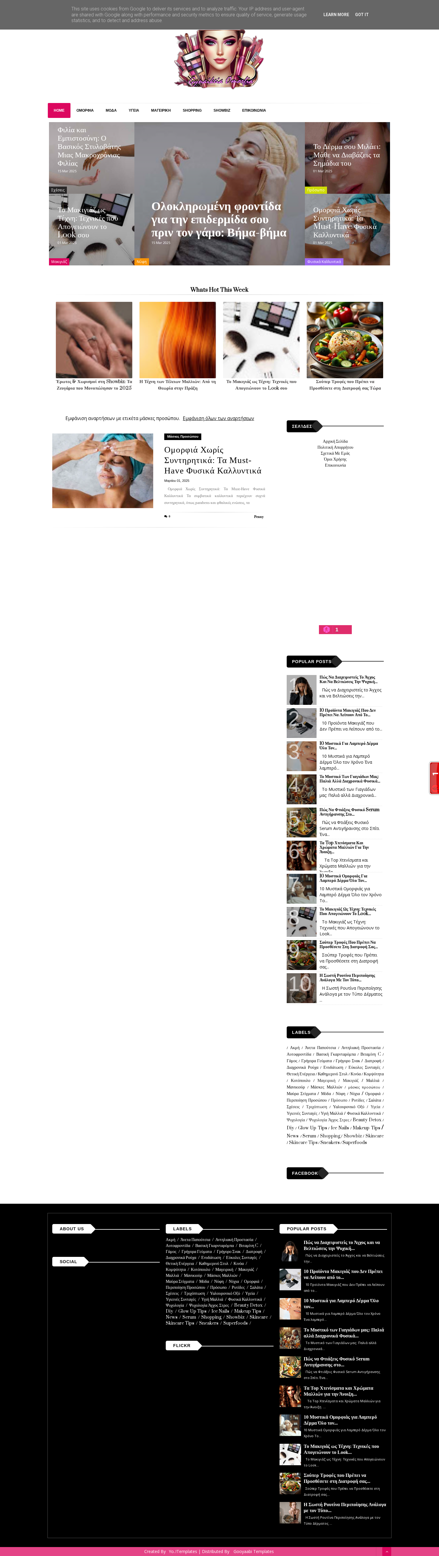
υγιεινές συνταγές (302, 1113)
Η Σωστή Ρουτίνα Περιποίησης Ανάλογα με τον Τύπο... (347, 978)
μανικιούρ (296, 1087)
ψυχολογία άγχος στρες (329, 1120)
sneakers (330, 1143)
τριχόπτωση (316, 1107)
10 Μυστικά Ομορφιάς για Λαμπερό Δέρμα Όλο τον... (343, 878)
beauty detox (367, 1120)
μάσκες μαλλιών (326, 1087)
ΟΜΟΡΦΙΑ (85, 110)
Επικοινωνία (335, 465)
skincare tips (303, 1143)
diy (290, 1128)
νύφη (142, 261)
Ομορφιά (372, 1094)
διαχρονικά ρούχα (302, 1067)
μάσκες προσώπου (182, 437)
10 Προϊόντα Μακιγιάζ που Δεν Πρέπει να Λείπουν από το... (348, 713)
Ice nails (340, 1128)
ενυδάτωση (333, 1067)
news (292, 1136)
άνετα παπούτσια (320, 1048)
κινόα (356, 1074)
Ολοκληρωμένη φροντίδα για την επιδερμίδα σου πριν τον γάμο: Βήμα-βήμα (218, 219)
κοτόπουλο (300, 1080)
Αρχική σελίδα (335, 441)
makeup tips (366, 1128)
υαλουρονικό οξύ (349, 1107)
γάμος (292, 1061)
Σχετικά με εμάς (335, 453)
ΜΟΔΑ (111, 110)
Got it (362, 14)
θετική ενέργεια (301, 1074)
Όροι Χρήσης (335, 459)
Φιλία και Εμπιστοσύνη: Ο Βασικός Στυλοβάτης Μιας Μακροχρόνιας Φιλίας (89, 146)
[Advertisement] (335, 559)
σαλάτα (375, 1100)
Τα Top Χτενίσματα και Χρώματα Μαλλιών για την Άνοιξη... (344, 847)
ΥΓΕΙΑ (134, 110)
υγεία (375, 1107)
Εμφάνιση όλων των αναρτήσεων (218, 418)
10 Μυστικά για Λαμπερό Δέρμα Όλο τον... (349, 746)
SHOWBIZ (222, 110)
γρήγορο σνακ (348, 1061)
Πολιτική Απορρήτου (335, 447)
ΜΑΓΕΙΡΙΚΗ (161, 110)
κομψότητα (374, 1074)
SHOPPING (192, 110)
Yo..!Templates (183, 1551)
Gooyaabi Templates (254, 1551)
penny (259, 517)
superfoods (355, 1143)
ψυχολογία (296, 1120)
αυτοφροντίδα (299, 1054)
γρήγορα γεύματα (316, 1061)
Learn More (336, 14)
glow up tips (312, 1128)
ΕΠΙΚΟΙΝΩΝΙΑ (254, 110)
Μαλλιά (372, 1080)
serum (309, 1136)
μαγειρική (326, 1080)
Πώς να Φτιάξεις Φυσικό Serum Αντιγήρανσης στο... (350, 812)
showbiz (353, 1136)
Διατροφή (373, 1061)
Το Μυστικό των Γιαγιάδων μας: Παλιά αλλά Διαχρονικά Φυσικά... (350, 779)
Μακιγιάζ (59, 261)
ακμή (295, 1048)
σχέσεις (58, 190)
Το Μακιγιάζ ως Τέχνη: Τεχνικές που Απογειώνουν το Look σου (88, 222)
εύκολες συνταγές (365, 1067)
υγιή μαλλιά (332, 1113)
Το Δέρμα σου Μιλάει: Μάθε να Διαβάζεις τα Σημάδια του (346, 155)
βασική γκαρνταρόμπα (336, 1054)
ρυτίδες (358, 1100)
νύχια (355, 1094)
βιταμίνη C (370, 1054)
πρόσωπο (316, 190)
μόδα (326, 1094)
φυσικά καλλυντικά (324, 261)
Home (59, 110)
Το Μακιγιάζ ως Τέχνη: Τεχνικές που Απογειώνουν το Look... (348, 911)
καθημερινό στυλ (332, 1074)
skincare (375, 1136)
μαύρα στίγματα (301, 1094)
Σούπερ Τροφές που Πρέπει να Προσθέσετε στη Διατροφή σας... (349, 945)
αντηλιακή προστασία (360, 1048)
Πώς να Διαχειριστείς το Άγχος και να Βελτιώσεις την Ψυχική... (348, 679)
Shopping (330, 1136)
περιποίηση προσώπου (307, 1100)
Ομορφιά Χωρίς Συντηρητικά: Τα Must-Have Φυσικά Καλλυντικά (345, 222)
